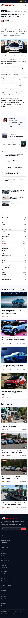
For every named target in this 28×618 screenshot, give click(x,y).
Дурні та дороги (14, 226)
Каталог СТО (3, 598)
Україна (14, 272)
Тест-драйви (4, 562)
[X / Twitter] (13, 113)
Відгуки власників (5, 544)
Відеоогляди (3, 565)
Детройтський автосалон (14, 222)
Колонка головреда (14, 234)
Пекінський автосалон (14, 255)
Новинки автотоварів (14, 245)
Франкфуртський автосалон (14, 277)
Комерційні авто (14, 236)
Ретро (14, 260)
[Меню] (25, 5)
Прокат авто (3, 603)
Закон (14, 231)
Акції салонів (14, 217)
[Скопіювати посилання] (15, 113)
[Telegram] (8, 113)
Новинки (4, 11)
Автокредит (3, 583)
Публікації (3, 558)
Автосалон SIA (14, 214)
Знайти (23, 528)
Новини (14, 241)
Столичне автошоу (14, 265)
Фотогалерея (4, 542)
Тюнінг (14, 269)
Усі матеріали (23, 289)
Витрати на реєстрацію (6, 585)
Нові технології (14, 248)
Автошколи (3, 601)
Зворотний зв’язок (8, 615)
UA (20, 1)
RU (23, 1)
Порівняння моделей (5, 540)
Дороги (14, 224)
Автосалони (3, 596)
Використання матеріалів (18, 613)
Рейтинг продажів (5, 547)
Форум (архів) (4, 567)
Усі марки (3, 535)
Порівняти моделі (5, 587)
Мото (14, 238)
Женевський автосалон (14, 229)
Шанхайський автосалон (14, 279)
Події (14, 257)
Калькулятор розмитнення (6, 580)
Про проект (3, 605)
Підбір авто (3, 537)
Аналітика (14, 219)
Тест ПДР (3, 573)
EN (25, 1)
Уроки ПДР (14, 274)
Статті (2, 555)
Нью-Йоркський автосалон (14, 250)
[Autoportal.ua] (7, 5)
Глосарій (3, 578)
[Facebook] (10, 113)
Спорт (14, 262)
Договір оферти (9, 613)
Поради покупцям (5, 560)
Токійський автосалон (14, 267)
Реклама (2, 615)
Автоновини (3, 553)
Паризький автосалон (14, 253)
